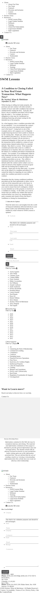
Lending (12, 367)
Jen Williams (14, 283)
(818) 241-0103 (12, 576)
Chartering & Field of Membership (21, 349)
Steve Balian (14, 300)
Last (11, 240)
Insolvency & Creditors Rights (19, 362)
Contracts (13, 354)
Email (11, 244)
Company (8, 512)
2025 (11, 316)
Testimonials (12, 14)
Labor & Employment (17, 366)
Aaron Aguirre (14, 272)
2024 (11, 318)
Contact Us (7, 32)
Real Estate (13, 373)
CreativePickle (7, 592)
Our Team (11, 6)
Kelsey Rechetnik (15, 288)
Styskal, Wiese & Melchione (16, 99)
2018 (11, 327)
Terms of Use (20, 590)
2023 (11, 319)
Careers (10, 12)
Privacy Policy (30, 590)
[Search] (7, 264)
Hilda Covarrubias (16, 281)
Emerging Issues (15, 356)
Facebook (12, 216)
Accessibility (10, 590)
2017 (11, 329)
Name (11, 226)
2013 (11, 334)
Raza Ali (12, 296)
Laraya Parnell (14, 292)
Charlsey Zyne (14, 275)
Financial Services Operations (19, 358)
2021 (11, 321)
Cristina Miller (14, 277)
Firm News (13, 360)
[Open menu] (1, 37)
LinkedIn (10, 43)
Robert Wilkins (14, 298)
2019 (11, 325)
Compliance (14, 352)
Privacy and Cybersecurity (18, 371)
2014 (11, 333)
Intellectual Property (16, 364)
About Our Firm (13, 4)
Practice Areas (8, 16)
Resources (7, 17)
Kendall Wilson (15, 290)
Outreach (11, 8)
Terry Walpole (14, 303)
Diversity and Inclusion (15, 10)
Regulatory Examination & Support (21, 375)
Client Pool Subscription (16, 27)
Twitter (17, 43)
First (11, 233)
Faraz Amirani (14, 279)
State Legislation (13, 30)
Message (8, 544)
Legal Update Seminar (15, 21)
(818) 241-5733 (26, 576)
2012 (11, 336)
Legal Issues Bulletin (15, 29)
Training (11, 25)
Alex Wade (13, 273)
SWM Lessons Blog (14, 19)
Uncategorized (14, 377)
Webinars (11, 23)
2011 (11, 338)
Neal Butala (13, 294)
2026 (11, 314)
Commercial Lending (16, 351)
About (6, 2)
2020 (11, 323)
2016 (11, 331)
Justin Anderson (15, 287)
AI (10, 347)
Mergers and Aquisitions (18, 369)
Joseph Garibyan (15, 285)
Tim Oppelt (13, 305)
